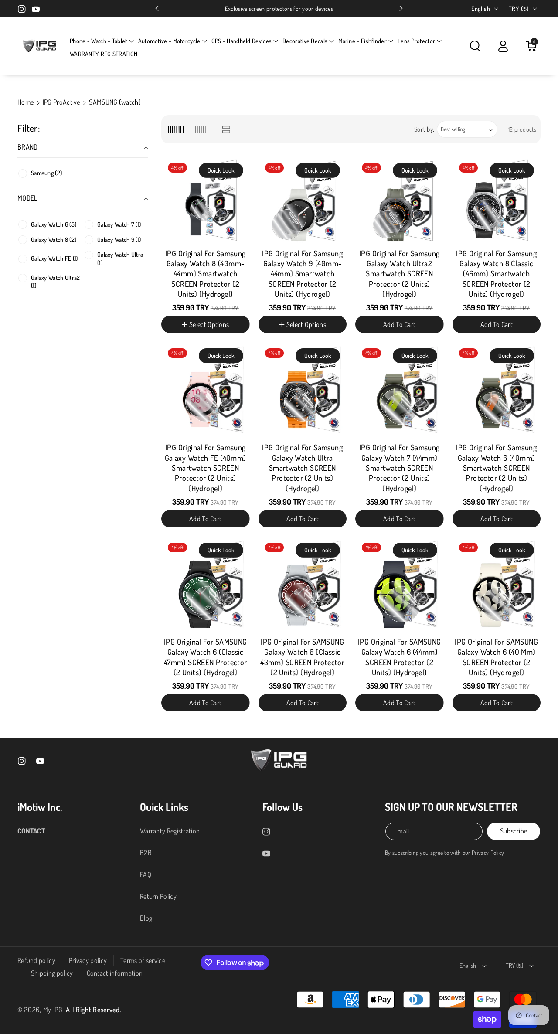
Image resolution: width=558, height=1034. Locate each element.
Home (25, 102)
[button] (102, 41)
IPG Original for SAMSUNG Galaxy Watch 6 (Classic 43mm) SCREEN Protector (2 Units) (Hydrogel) (302, 657)
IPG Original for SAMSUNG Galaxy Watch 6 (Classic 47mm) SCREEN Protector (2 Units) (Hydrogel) (205, 657)
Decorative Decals (304, 40)
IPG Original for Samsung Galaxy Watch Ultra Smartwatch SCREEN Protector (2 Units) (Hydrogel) (302, 467)
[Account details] (503, 46)
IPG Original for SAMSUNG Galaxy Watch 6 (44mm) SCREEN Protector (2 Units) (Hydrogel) (399, 657)
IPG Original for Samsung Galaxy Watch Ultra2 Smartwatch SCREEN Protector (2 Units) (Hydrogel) (399, 273)
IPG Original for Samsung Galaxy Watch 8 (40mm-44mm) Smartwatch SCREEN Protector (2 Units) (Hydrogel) (205, 273)
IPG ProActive (61, 102)
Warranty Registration (170, 831)
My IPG (53, 1009)
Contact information (115, 973)
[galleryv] (201, 129)
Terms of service (142, 960)
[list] (226, 129)
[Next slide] (401, 8)
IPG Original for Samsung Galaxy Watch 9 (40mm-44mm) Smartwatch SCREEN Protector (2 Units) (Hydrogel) (302, 273)
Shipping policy (52, 973)
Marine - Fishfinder (362, 40)
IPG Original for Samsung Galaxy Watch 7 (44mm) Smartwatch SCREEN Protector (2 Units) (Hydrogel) (399, 467)
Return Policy (158, 896)
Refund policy (36, 960)
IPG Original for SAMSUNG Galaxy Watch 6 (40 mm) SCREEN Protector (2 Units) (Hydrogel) (496, 657)
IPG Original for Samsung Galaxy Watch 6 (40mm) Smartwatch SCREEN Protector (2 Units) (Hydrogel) (496, 467)
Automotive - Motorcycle (169, 40)
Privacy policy (88, 960)
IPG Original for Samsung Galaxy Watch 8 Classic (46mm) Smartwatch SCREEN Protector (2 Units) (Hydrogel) (496, 273)
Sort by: (424, 129)
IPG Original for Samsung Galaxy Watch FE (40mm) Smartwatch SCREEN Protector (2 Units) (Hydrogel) (205, 467)
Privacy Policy (488, 852)
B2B (146, 852)
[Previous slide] (157, 8)
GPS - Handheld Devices (241, 40)
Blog (146, 918)
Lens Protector (416, 40)
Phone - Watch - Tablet (98, 40)
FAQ (145, 874)
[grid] (175, 129)
